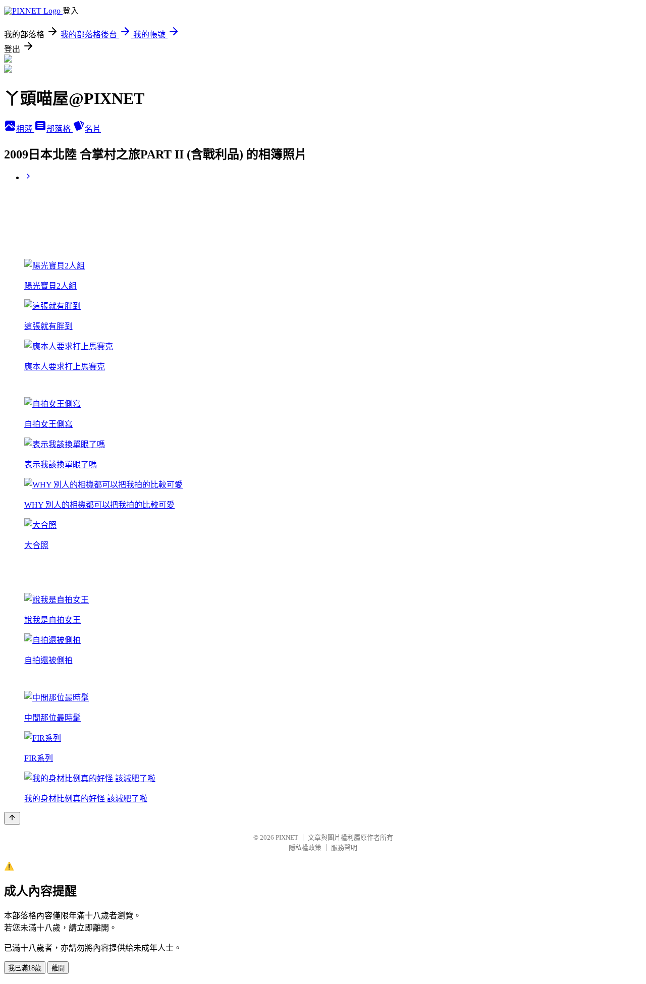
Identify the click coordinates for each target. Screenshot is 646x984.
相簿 (25, 129)
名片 (93, 129)
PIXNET (287, 837)
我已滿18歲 (24, 968)
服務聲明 (344, 847)
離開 (58, 968)
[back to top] (12, 818)
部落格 (59, 129)
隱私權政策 (305, 847)
